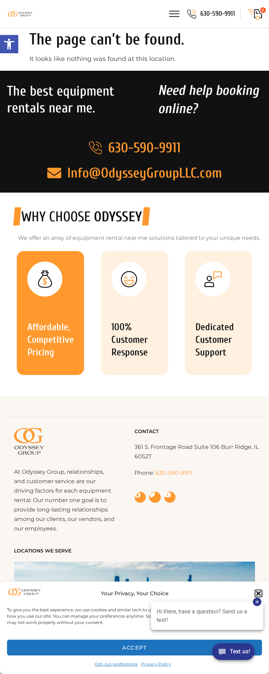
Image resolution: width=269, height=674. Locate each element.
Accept (134, 647)
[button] (9, 44)
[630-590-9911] (191, 14)
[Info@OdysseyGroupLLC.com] (54, 173)
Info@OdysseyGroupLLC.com (144, 173)
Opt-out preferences (116, 664)
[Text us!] (233, 654)
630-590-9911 (217, 14)
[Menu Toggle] (174, 13)
